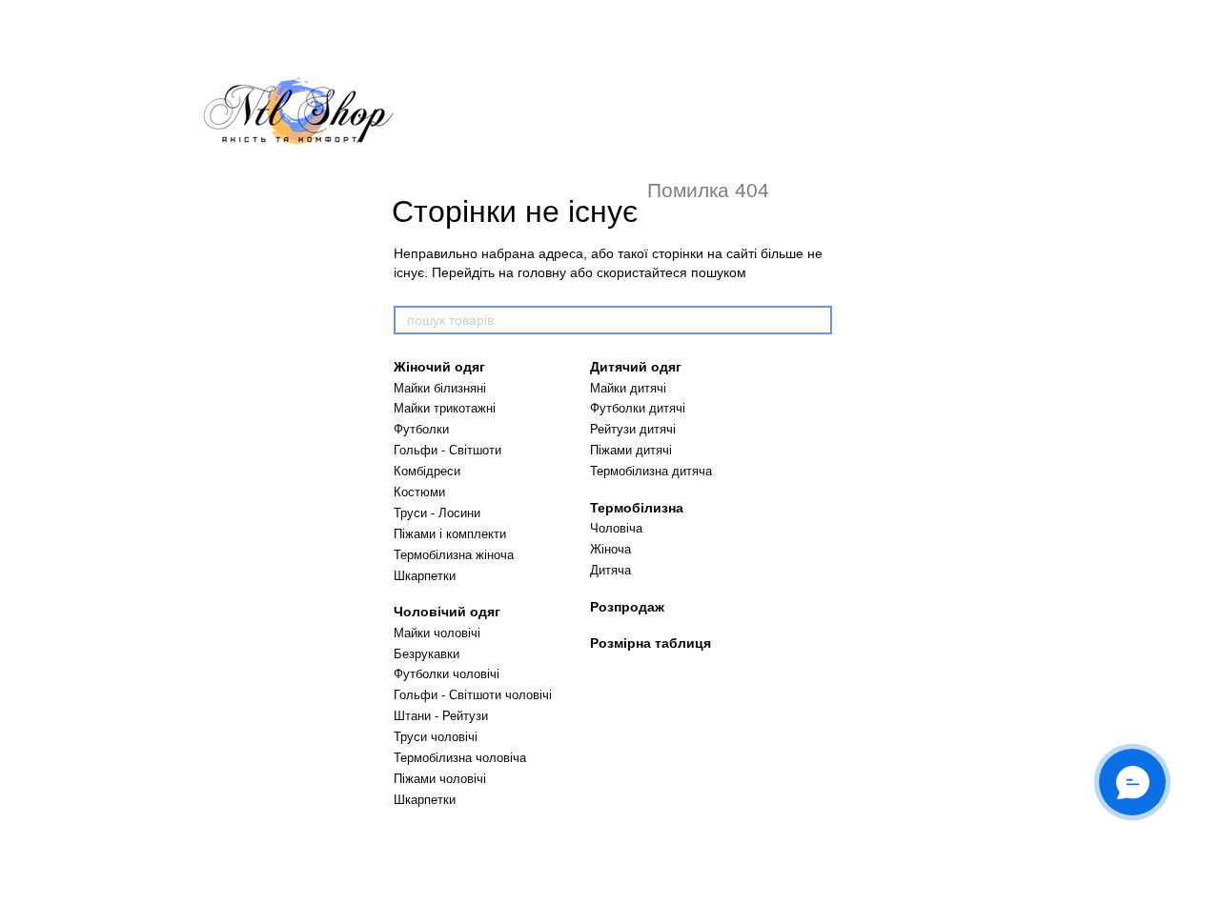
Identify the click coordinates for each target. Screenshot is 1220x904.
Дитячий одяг (635, 366)
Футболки (421, 429)
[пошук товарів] (817, 320)
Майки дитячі (628, 388)
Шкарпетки (425, 576)
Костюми (419, 492)
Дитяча (610, 570)
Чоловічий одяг (447, 611)
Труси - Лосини (437, 513)
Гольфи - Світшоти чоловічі (473, 695)
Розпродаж (627, 606)
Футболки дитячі (637, 408)
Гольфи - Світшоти (447, 450)
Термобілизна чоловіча (460, 758)
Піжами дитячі (631, 450)
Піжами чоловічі (440, 779)
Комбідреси (427, 471)
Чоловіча (616, 528)
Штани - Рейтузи (441, 716)
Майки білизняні (440, 388)
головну (542, 272)
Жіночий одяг (439, 366)
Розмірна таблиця (650, 643)
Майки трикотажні (445, 408)
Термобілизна (636, 507)
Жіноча (610, 549)
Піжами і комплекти (450, 534)
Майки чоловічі (437, 633)
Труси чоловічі (436, 737)
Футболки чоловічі (446, 674)
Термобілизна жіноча (454, 555)
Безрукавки (426, 654)
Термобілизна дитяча (651, 471)
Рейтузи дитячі (633, 429)
